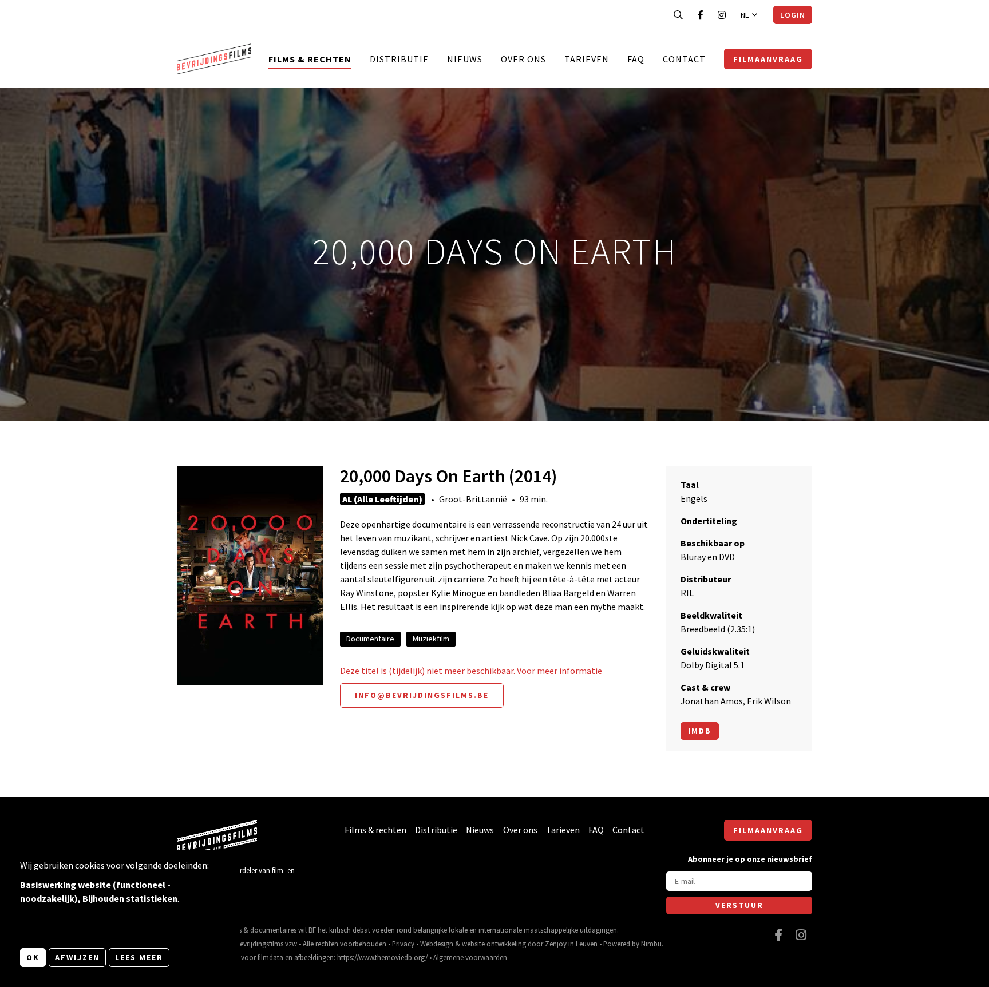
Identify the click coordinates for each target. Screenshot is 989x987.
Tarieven (586, 59)
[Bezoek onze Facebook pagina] (700, 14)
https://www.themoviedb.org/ (382, 957)
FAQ (635, 59)
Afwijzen (77, 957)
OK (32, 957)
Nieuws (464, 59)
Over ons (523, 59)
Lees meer (139, 957)
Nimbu (651, 943)
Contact (684, 59)
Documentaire (370, 638)
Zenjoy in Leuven (571, 943)
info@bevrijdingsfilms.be (422, 695)
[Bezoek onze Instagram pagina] (722, 14)
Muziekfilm (431, 638)
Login (792, 15)
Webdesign (436, 943)
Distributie (399, 59)
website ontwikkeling (494, 943)
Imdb (699, 731)
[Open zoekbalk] (678, 14)
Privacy (403, 943)
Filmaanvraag (768, 59)
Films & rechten (309, 59)
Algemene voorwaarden (470, 957)
